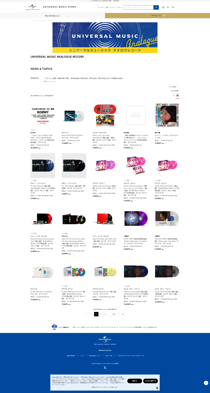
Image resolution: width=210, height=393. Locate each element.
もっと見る (172, 87)
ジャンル (112, 7)
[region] (52, 15)
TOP (206, 383)
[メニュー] (173, 7)
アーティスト (100, 7)
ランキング (119, 7)
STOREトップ (35, 20)
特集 (107, 7)
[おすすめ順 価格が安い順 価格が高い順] (174, 91)
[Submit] (156, 7)
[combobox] (141, 7)
